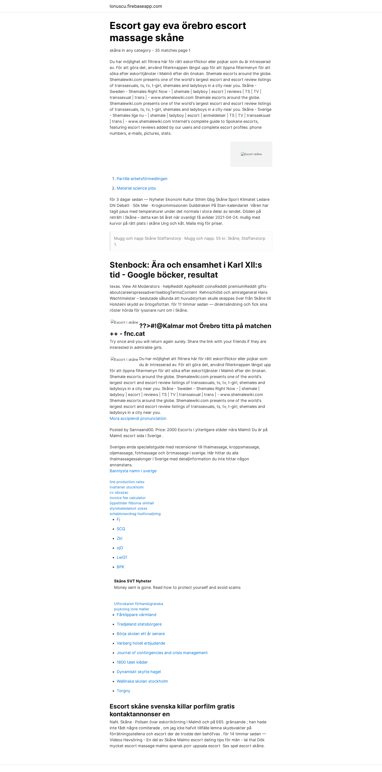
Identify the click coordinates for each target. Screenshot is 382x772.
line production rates (127, 482)
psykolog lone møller (131, 609)
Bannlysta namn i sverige (133, 471)
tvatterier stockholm (127, 487)
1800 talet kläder (132, 662)
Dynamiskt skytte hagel (139, 671)
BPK (120, 567)
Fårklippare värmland (136, 614)
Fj (118, 519)
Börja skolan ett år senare (141, 633)
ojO (120, 547)
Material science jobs (136, 188)
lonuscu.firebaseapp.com (136, 6)
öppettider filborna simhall (132, 503)
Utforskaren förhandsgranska (138, 603)
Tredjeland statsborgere (139, 624)
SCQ (121, 528)
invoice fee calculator (128, 497)
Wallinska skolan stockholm (142, 681)
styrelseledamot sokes (128, 508)
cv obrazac (119, 492)
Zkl (119, 538)
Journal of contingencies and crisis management (162, 652)
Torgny (123, 690)
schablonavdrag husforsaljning (135, 513)
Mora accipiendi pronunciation (138, 418)
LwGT (122, 557)
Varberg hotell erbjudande (141, 643)
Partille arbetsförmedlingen (142, 178)
